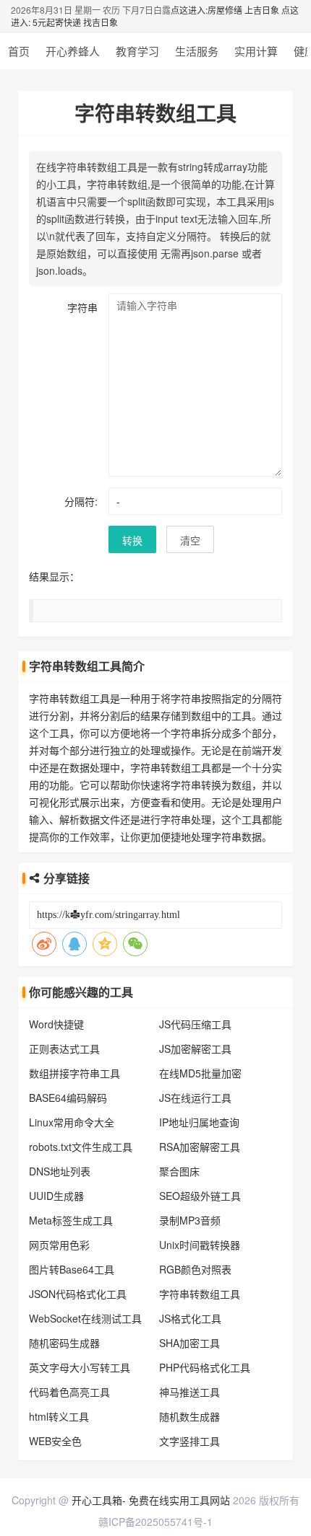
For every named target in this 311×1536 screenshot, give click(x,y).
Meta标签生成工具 (71, 1220)
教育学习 (137, 50)
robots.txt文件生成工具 (80, 1146)
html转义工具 (59, 1416)
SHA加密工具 (189, 1343)
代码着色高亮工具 (69, 1392)
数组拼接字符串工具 (74, 1073)
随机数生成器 (189, 1416)
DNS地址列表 (59, 1171)
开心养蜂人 (73, 50)
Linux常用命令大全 (71, 1122)
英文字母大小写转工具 (79, 1367)
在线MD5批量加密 (200, 1073)
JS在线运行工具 (195, 1097)
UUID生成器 (56, 1195)
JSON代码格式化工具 (78, 1293)
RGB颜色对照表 (195, 1269)
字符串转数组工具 (199, 1293)
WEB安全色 (55, 1441)
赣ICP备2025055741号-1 (155, 1521)
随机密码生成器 (64, 1343)
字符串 (82, 307)
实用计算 (256, 50)
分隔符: (81, 501)
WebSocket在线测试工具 (85, 1318)
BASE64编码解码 (68, 1097)
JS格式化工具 (190, 1318)
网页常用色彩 (59, 1244)
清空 (190, 540)
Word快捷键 (56, 1024)
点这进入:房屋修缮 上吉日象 (225, 10)
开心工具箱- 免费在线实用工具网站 (151, 1500)
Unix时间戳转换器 (199, 1244)
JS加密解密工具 (195, 1048)
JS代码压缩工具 (195, 1024)
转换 (132, 540)
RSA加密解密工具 (199, 1146)
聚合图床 (179, 1171)
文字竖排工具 (189, 1441)
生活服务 (196, 50)
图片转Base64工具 (71, 1269)
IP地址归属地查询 (199, 1122)
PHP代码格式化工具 (204, 1367)
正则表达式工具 (64, 1048)
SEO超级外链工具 (200, 1195)
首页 (19, 50)
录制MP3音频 (190, 1220)
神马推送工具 (189, 1392)
